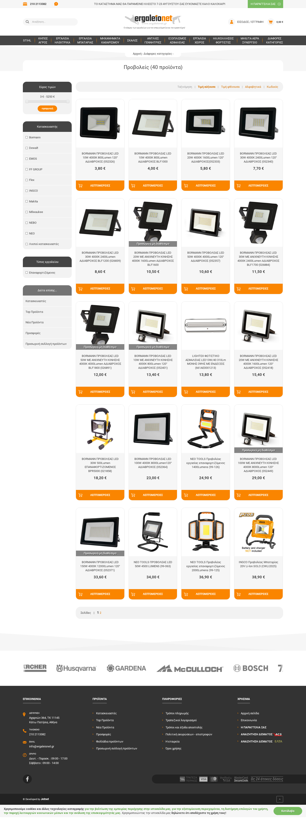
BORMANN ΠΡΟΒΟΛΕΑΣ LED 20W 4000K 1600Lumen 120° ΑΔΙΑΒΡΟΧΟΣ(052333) (205, 157)
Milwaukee (36, 212)
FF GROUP (35, 169)
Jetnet (45, 799)
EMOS (33, 158)
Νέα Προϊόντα (34, 322)
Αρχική (137, 53)
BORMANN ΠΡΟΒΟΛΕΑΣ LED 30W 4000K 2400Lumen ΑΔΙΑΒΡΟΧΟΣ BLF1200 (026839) (100, 256)
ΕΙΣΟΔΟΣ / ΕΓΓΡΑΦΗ (250, 22)
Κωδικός (272, 86)
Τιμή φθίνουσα (230, 86)
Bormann (35, 137)
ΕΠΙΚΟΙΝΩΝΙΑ (32, 699)
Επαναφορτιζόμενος (42, 272)
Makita (33, 201)
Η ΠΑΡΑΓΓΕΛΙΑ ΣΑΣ (263, 4)
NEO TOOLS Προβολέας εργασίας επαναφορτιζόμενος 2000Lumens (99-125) (205, 566)
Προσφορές (33, 333)
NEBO (33, 222)
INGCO (33, 190)
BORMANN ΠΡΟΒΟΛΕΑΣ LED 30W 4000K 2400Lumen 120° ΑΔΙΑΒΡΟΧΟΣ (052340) (258, 157)
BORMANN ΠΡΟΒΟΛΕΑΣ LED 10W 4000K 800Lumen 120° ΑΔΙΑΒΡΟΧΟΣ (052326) (100, 157)
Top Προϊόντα (34, 311)
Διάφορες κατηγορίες (158, 53)
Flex (31, 180)
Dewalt (33, 148)
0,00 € (279, 22)
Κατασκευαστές (36, 301)
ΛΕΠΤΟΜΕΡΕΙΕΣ (100, 185)
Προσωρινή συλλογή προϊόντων (46, 343)
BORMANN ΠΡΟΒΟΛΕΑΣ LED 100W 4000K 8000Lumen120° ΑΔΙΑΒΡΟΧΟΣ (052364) (153, 463)
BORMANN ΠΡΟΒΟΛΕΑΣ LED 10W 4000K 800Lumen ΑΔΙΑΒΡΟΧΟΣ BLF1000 (152, 157)
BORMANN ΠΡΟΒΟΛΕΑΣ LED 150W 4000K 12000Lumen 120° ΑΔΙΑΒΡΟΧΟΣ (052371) (100, 566)
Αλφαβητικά (253, 86)
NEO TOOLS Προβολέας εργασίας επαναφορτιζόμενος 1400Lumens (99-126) (205, 463)
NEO (32, 233)
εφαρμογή (47, 108)
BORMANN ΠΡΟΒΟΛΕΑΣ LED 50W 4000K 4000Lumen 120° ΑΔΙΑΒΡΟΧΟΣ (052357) (205, 256)
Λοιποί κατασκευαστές (44, 244)
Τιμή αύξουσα (206, 86)
